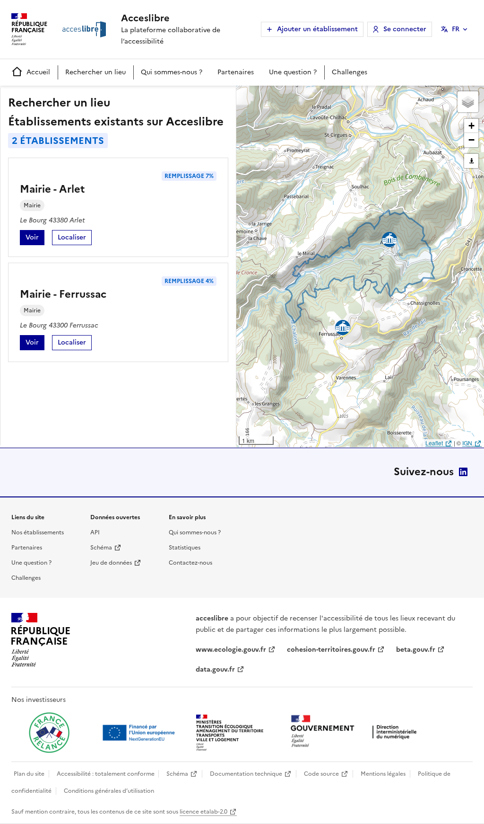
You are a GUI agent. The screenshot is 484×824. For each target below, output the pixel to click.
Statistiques (184, 547)
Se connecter (404, 29)
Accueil (38, 72)
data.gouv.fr (215, 669)
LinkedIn (463, 471)
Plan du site (29, 774)
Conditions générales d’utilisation (109, 791)
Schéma (101, 547)
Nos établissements (37, 532)
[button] (468, 101)
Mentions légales (383, 774)
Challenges (349, 72)
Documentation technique (246, 774)
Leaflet (434, 443)
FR (455, 29)
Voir (35, 238)
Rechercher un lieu (95, 72)
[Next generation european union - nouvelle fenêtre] (140, 732)
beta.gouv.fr (415, 650)
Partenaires (235, 72)
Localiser (75, 238)
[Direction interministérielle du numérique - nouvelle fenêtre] (356, 732)
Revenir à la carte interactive (310, 97)
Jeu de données (111, 562)
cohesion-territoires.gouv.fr (331, 650)
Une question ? (293, 72)
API (95, 532)
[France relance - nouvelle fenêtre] (49, 732)
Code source (321, 774)
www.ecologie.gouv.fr (231, 650)
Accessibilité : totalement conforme (106, 774)
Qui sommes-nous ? (171, 72)
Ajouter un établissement (317, 29)
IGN (467, 443)
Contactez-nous (190, 562)
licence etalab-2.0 (203, 811)
